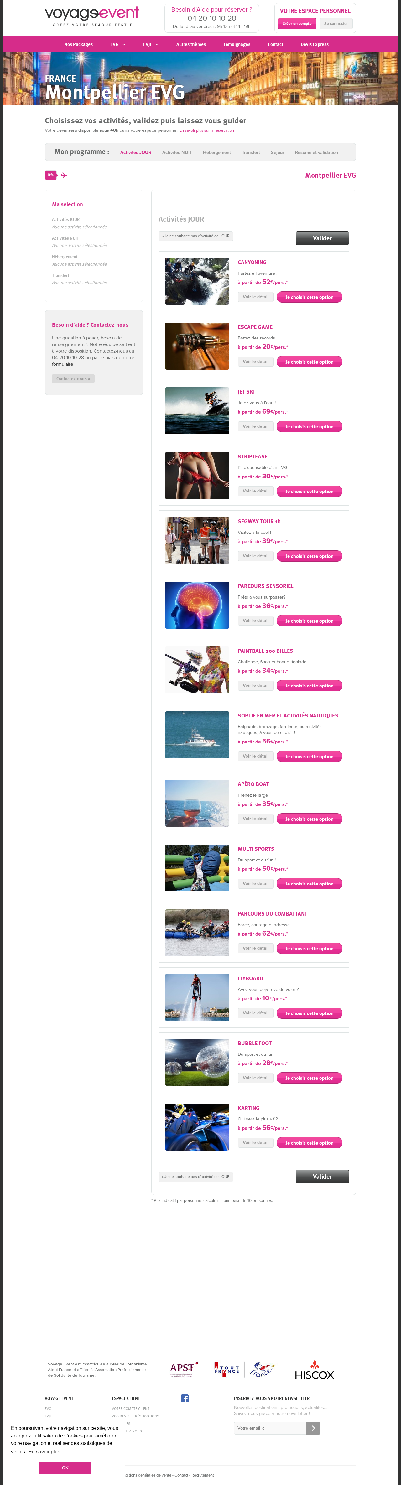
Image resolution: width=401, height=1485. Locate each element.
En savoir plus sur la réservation (207, 130)
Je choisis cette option (310, 297)
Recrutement (202, 1475)
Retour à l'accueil (92, 17)
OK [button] (65, 1467)
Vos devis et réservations (135, 1416)
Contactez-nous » (73, 378)
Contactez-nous (127, 1431)
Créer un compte (297, 23)
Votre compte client (130, 1408)
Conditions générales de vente (144, 1475)
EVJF (48, 1416)
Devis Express (315, 44)
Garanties (121, 1423)
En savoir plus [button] (44, 1451)
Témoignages (236, 44)
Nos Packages (78, 44)
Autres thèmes (191, 44)
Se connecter (336, 23)
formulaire (62, 364)
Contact (275, 44)
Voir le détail (256, 296)
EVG (48, 1408)
